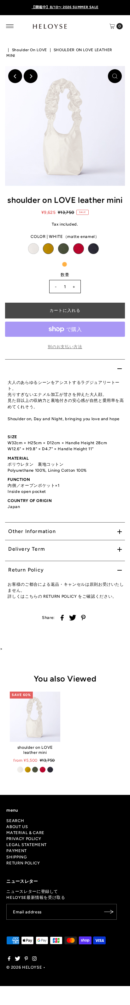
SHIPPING (16, 857)
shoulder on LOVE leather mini (35, 749)
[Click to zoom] (115, 76)
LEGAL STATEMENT (26, 844)
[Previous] (15, 76)
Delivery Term (26, 549)
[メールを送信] (109, 912)
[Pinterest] (26, 959)
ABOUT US (17, 826)
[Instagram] (34, 959)
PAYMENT (16, 850)
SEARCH (15, 820)
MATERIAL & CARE (25, 832)
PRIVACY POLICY (23, 838)
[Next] (31, 76)
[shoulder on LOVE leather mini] (35, 717)
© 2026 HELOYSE (24, 967)
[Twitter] (17, 959)
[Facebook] (9, 959)
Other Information (32, 531)
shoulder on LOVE (29, 50)
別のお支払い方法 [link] (65, 346)
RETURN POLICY (23, 863)
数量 (65, 274)
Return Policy (26, 570)
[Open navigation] (10, 26)
